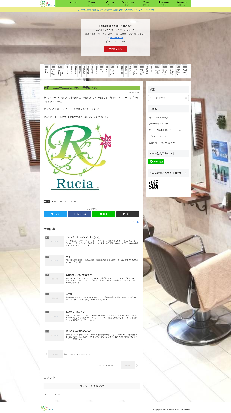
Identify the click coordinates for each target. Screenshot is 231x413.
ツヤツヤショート (157, 136)
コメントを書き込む (91, 386)
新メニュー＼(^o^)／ (158, 117)
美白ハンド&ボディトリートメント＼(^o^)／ (68, 201)
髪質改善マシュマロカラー (162, 142)
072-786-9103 (116, 37)
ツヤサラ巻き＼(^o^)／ (160, 124)
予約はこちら (115, 48)
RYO (47, 201)
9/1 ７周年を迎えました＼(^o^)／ (166, 130)
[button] (186, 98)
